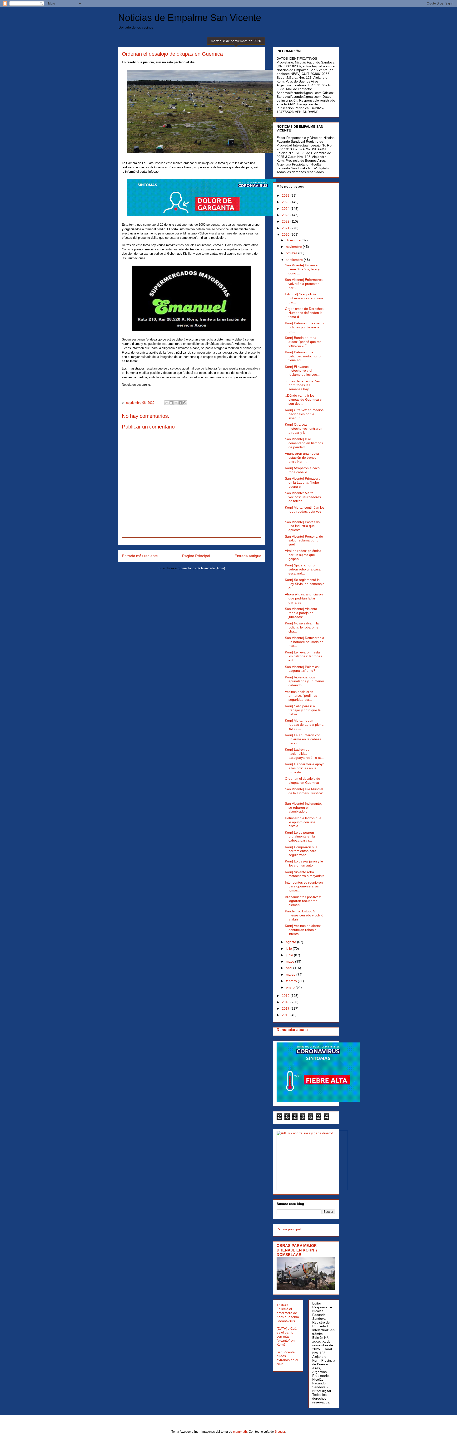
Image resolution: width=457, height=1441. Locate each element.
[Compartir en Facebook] (180, 402)
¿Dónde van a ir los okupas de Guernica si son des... (303, 399)
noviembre (294, 246)
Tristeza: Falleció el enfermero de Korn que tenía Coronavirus (288, 1313)
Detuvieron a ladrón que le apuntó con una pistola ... (303, 822)
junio (290, 955)
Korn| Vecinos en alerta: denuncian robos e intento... (303, 930)
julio (289, 948)
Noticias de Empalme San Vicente (189, 17)
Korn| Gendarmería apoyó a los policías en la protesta (304, 768)
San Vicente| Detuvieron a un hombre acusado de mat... (304, 642)
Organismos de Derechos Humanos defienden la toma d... (304, 313)
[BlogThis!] (171, 402)
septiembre (295, 260)
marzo (291, 974)
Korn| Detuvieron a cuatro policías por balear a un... (304, 327)
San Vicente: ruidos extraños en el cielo (287, 1358)
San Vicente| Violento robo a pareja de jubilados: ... (301, 613)
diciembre (294, 240)
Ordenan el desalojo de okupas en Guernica (302, 780)
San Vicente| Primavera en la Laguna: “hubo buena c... (302, 482)
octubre (292, 253)
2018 (286, 1002)
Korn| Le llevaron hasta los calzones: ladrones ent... (303, 656)
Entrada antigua (247, 556)
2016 (286, 1015)
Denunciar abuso (292, 1029)
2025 (286, 202)
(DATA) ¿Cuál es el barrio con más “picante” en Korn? (287, 1336)
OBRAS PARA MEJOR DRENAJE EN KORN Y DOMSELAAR (297, 1250)
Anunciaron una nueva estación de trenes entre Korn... (302, 457)
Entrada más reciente (140, 556)
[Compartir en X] (175, 402)
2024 (286, 208)
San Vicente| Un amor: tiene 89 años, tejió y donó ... (302, 269)
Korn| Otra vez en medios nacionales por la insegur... (304, 414)
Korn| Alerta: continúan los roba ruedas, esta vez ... (304, 511)
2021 (286, 228)
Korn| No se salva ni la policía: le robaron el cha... (302, 627)
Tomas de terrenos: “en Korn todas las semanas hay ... (302, 385)
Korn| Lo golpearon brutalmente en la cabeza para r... (300, 836)
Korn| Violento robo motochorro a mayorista (304, 874)
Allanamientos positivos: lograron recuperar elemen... (303, 901)
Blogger (280, 1431)
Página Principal (196, 556)
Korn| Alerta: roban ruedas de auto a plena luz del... (304, 724)
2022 (286, 221)
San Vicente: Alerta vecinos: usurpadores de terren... (303, 497)
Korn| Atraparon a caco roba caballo (302, 470)
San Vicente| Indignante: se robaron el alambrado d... (303, 807)
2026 (286, 195)
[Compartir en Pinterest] (184, 402)
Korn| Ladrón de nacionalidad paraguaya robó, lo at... (304, 753)
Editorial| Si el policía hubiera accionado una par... (304, 298)
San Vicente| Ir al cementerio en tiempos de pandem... (304, 443)
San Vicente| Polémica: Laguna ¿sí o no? (302, 669)
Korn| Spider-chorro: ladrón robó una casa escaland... (303, 569)
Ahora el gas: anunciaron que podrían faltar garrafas (304, 598)
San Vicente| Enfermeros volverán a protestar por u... (304, 284)
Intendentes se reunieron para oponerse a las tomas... (304, 886)
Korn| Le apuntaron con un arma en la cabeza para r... (303, 739)
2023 (286, 215)
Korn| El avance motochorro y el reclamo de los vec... (302, 371)
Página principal (289, 1229)
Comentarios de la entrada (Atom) (202, 568)
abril (289, 968)
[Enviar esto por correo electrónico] (166, 402)
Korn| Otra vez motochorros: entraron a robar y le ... (303, 428)
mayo (290, 961)
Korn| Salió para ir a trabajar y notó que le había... (303, 710)
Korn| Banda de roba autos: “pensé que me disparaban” (303, 342)
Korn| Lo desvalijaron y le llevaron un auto (304, 863)
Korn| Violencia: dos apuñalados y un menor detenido (304, 681)
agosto (291, 942)
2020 (286, 234)
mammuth (240, 1431)
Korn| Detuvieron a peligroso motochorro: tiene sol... (303, 356)
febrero (292, 981)
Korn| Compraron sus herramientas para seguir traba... (301, 851)
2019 (286, 996)
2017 (286, 1008)
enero (291, 987)
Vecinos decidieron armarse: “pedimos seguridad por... (301, 696)
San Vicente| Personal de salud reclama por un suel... (304, 540)
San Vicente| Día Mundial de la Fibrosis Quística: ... (304, 793)
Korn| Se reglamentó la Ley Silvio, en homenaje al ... (304, 584)
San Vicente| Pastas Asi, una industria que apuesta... (303, 526)
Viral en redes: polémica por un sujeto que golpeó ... (303, 555)
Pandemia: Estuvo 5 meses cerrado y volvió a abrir (304, 915)
